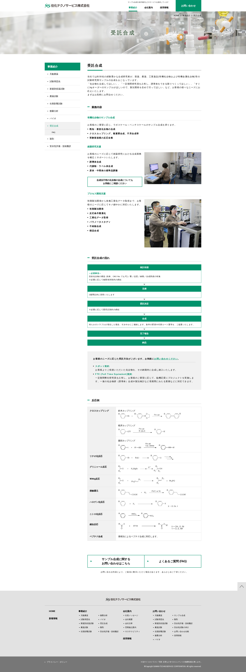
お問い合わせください (166, 358)
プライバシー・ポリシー (57, 662)
